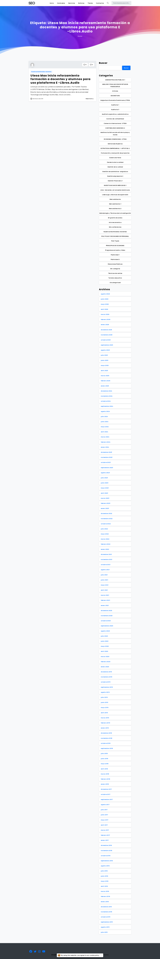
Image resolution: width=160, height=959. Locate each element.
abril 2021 (104, 590)
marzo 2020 (105, 656)
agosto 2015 (105, 927)
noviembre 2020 (106, 615)
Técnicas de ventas (115, 273)
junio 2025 (104, 360)
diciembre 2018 (106, 733)
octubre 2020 (106, 621)
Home (80, 36)
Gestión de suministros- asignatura (115, 171)
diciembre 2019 (106, 672)
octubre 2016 (105, 855)
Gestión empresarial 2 (115, 176)
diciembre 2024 (106, 391)
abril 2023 (104, 493)
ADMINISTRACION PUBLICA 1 (115, 80)
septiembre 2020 (107, 626)
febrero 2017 (105, 835)
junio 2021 (104, 580)
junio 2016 (104, 876)
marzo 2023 (105, 498)
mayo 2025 (105, 365)
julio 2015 (104, 932)
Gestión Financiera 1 (115, 181)
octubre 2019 (105, 682)
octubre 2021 (105, 564)
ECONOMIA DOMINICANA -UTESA (115, 139)
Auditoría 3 (115, 109)
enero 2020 (105, 667)
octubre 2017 (105, 794)
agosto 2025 (105, 350)
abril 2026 (104, 309)
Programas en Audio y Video (115, 250)
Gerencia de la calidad (115, 162)
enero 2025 (105, 386)
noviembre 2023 (106, 457)
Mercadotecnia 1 (115, 204)
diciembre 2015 (106, 907)
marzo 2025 (105, 375)
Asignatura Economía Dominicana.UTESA (115, 100)
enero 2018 (105, 784)
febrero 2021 (105, 600)
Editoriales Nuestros (115, 144)
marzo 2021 (105, 595)
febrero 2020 (105, 661)
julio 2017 (104, 810)
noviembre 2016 (106, 850)
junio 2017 (104, 815)
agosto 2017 (105, 804)
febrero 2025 (105, 381)
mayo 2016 (104, 881)
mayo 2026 (105, 304)
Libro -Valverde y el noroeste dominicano (115, 190)
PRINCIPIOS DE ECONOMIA (115, 245)
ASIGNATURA (115, 96)
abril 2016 (104, 886)
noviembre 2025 (106, 335)
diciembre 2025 (106, 330)
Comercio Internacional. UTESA (115, 123)
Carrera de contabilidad (115, 119)
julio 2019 (104, 697)
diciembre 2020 (106, 610)
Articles (115, 91)
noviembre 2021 (106, 559)
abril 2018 (104, 769)
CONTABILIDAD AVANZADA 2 (115, 128)
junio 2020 (104, 641)
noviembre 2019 (106, 677)
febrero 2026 (105, 319)
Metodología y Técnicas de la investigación (115, 213)
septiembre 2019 (107, 687)
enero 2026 (105, 324)
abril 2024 (104, 432)
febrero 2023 (105, 503)
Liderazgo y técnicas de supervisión (115, 195)
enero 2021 (105, 605)
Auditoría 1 (115, 105)
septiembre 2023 (107, 467)
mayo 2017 (104, 820)
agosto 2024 (105, 411)
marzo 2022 (105, 539)
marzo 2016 (105, 891)
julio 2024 (104, 416)
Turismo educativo (115, 278)
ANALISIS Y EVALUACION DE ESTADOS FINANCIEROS (115, 85)
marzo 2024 (105, 437)
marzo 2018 (105, 774)
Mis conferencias (115, 227)
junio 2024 (104, 421)
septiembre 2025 (107, 345)
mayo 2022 (105, 534)
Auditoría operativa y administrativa (115, 114)
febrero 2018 (105, 779)
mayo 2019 (104, 707)
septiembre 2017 (107, 799)
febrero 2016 (105, 896)
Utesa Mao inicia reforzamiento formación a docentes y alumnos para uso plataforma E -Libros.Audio (60, 79)
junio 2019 (104, 702)
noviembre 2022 (106, 518)
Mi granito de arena (115, 218)
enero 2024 (105, 447)
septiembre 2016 (107, 861)
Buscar (103, 62)
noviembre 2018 (106, 738)
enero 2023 (105, 508)
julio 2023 (104, 478)
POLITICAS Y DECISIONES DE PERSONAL (115, 236)
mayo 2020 (105, 646)
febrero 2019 (105, 723)
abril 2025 (104, 370)
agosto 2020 (105, 631)
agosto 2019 (105, 692)
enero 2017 (105, 840)
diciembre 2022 (106, 513)
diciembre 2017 (106, 789)
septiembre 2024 (107, 406)
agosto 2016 (105, 866)
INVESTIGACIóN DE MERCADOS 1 (115, 185)
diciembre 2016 (106, 845)
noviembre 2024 (106, 396)
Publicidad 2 (115, 259)
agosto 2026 (105, 294)
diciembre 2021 (106, 554)
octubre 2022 (106, 524)
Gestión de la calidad (115, 167)
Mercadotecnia (115, 199)
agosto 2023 (105, 473)
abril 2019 (104, 713)
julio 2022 (104, 529)
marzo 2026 (105, 314)
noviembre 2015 (106, 912)
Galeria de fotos (115, 157)
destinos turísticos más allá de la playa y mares (115, 133)
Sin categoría (115, 269)
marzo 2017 (105, 830)
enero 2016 (105, 901)
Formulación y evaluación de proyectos (115, 153)
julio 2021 (104, 575)
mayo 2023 (105, 488)
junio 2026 (104, 299)
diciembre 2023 (106, 452)
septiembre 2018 (107, 748)
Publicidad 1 (115, 255)
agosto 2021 (105, 569)
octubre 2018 (105, 743)
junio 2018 (104, 758)
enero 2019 (105, 728)
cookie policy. (95, 955)
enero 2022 (105, 549)
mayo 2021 (104, 585)
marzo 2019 (105, 718)
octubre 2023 (106, 462)
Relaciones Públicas (115, 264)
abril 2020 (104, 651)
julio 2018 (104, 753)
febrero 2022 (105, 544)
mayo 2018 (104, 764)
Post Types (115, 241)
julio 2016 (104, 871)
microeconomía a (115, 222)
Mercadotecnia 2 (115, 208)
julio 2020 (104, 636)
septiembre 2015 (107, 922)
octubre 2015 (105, 917)
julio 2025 (104, 355)
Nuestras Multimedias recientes (115, 232)
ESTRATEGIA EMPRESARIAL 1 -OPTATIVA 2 (115, 148)
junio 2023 (104, 483)
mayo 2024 (105, 427)
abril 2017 (104, 825)
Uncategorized (115, 282)
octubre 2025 (106, 340)
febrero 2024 (105, 442)
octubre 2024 (106, 401)
